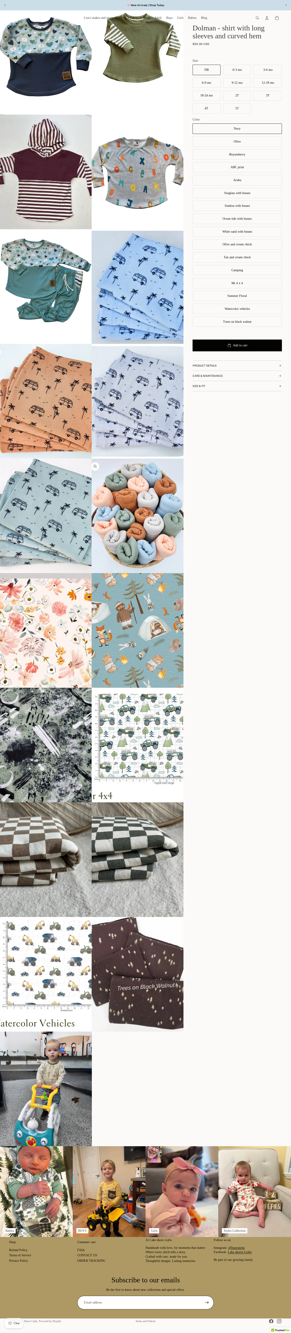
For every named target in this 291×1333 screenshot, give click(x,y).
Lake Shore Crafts (28, 1321)
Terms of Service (20, 1255)
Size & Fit (199, 386)
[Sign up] (207, 1302)
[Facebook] (271, 1321)
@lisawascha (236, 1247)
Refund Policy (18, 1250)
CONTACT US (87, 1255)
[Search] (257, 18)
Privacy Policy (18, 1260)
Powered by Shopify (50, 1321)
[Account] (267, 18)
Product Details (205, 365)
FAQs (81, 1250)
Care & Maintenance (208, 376)
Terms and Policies (145, 1321)
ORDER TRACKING (91, 1260)
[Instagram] (279, 1321)
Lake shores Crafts (240, 1252)
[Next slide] (286, 5)
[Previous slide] (5, 5)
